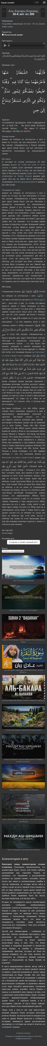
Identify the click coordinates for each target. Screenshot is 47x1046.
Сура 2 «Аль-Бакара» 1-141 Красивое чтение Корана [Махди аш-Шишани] (23, 819)
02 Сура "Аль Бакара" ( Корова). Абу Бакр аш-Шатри (23, 730)
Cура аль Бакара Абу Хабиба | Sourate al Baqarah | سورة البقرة (23, 700)
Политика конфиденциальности (28, 1037)
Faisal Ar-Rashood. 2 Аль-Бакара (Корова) (23, 790)
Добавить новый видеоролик (13, 551)
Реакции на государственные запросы (19, 1036)
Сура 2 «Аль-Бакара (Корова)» (23, 581)
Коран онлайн (7, 2)
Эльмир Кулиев (8, 136)
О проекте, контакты (23, 1033)
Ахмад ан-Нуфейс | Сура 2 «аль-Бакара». (23, 610)
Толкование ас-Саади (11, 190)
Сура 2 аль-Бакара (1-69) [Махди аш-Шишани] (24, 850)
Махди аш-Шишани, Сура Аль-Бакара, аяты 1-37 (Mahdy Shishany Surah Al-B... (23, 760)
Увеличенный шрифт (13, 34)
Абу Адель (6, 159)
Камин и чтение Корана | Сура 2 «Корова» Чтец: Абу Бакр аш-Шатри (23, 640)
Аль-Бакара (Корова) (23, 11)
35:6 (13, 235)
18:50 (36, 244)
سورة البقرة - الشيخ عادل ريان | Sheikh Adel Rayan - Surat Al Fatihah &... (23, 670)
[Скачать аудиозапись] (44, 43)
